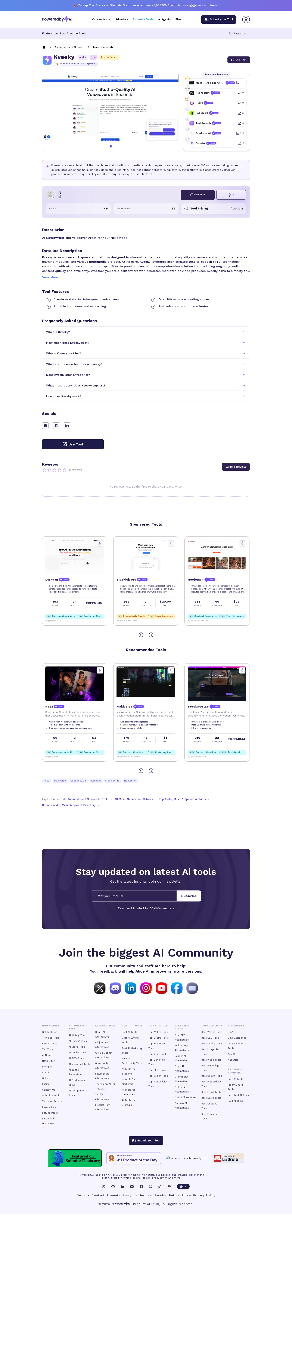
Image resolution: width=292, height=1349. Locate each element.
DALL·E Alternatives (186, 1097)
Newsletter (48, 1061)
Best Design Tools (211, 1076)
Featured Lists (182, 1027)
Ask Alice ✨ (235, 1054)
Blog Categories (237, 1037)
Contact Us (48, 1089)
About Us (47, 1072)
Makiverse (60, 780)
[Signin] (246, 19)
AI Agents (164, 19)
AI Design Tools (78, 1052)
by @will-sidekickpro (127, 621)
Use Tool (241, 59)
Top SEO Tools (157, 1070)
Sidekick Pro (112, 780)
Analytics (233, 1060)
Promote (114, 1195)
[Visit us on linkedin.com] (130, 987)
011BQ (156, 1204)
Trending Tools (50, 1037)
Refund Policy (50, 1113)
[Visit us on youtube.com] (161, 987)
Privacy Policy (50, 1107)
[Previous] (141, 634)
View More (50, 277)
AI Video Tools (77, 1046)
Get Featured (49, 1032)
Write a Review (236, 466)
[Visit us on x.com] (100, 987)
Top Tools (47, 1049)
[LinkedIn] (122, 1186)
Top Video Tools (157, 1054)
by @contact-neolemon (199, 621)
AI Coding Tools (78, 1041)
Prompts (47, 1066)
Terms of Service (52, 1101)
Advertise (121, 19)
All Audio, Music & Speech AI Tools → (87, 799)
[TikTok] (159, 1186)
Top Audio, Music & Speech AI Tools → (184, 799)
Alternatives (105, 1025)
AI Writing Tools (78, 1035)
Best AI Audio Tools (73, 33)
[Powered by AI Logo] (57, 20)
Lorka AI (96, 780)
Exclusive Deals (143, 19)
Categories (99, 19)
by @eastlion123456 (197, 757)
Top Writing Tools (158, 1032)
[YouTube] (169, 1186)
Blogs (231, 1032)
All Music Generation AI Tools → (136, 799)
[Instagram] (150, 1186)
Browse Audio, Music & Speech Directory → (70, 805)
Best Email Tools (211, 1092)
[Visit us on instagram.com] (146, 987)
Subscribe (189, 896)
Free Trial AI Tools (238, 1095)
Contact (98, 1195)
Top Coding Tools (158, 1037)
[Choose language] (183, 1186)
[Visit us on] (192, 987)
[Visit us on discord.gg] (115, 987)
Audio (82, 57)
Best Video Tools (211, 1060)
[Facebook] (141, 1186)
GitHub (46, 1078)
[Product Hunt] (133, 1158)
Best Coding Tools (212, 1043)
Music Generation (104, 47)
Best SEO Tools (210, 1037)
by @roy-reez (51, 757)
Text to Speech (109, 57)
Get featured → (239, 33)
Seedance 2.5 (78, 780)
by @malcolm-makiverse (128, 757)
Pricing (46, 1084)
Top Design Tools (158, 1076)
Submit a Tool (50, 1095)
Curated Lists (212, 1025)
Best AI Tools (129, 1032)
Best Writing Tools (211, 1032)
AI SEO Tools (76, 1058)
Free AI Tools (49, 1043)
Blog (178, 19)
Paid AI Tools (235, 1101)
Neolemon (130, 780)
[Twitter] (103, 1186)
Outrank (83, 1195)
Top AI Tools (158, 1025)
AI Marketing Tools (79, 1064)
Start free (129, 5)
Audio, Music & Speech (69, 47)
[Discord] (113, 1186)
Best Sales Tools (211, 1098)
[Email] (132, 1186)
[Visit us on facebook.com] (176, 987)
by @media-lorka (53, 621)
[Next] (151, 634)
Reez (46, 780)
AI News (47, 1055)
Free (93, 57)
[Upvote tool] (100, 543)
